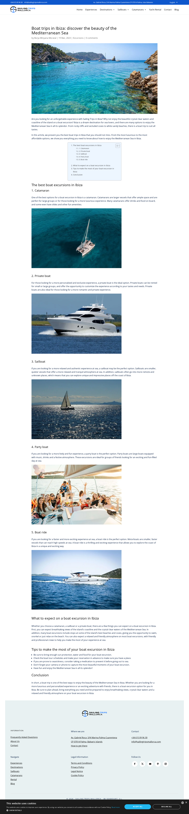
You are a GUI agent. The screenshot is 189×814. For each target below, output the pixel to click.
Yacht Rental (155, 9)
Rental (14, 779)
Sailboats (122, 9)
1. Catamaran (84, 148)
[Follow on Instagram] (165, 764)
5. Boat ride (83, 159)
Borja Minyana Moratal (45, 38)
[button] (63, 810)
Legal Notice (77, 771)
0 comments (92, 38)
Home (80, 9)
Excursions (78, 38)
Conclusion (78, 174)
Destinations (106, 9)
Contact (168, 9)
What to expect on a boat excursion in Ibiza (91, 165)
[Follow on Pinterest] (158, 764)
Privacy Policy (77, 767)
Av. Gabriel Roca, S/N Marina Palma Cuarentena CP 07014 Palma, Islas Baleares (123, 2)
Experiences (91, 9)
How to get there (79, 745)
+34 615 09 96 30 (16, 2)
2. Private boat (84, 151)
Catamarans (138, 9)
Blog (176, 9)
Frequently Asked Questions (24, 737)
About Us (15, 741)
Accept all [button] (138, 807)
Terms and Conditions (81, 763)
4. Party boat (84, 157)
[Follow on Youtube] (150, 764)
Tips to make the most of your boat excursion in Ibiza (93, 170)
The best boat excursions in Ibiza (87, 145)
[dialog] (94, 807)
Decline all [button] (166, 807)
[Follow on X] (142, 764)
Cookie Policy (77, 775)
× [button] (186, 802)
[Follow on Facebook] (135, 764)
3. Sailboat (83, 154)
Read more (116, 807)
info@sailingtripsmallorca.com (35, 2)
